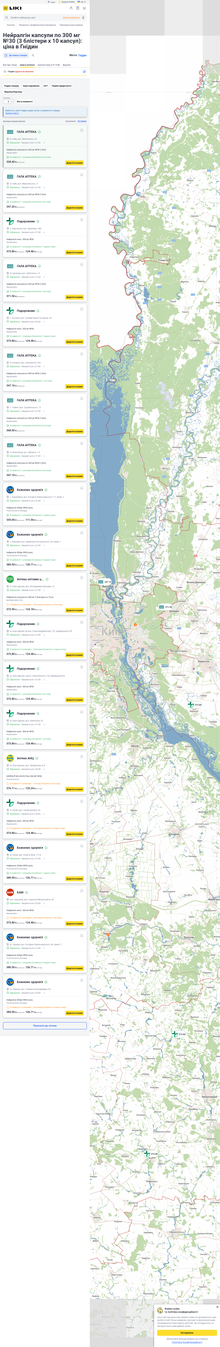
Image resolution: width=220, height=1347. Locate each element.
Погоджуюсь (187, 1333)
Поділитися (33, 55)
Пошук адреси (5, 71)
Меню (5, 8)
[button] (195, 708)
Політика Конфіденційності (187, 1342)
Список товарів (77, 7)
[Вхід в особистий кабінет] (71, 7)
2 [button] (135, 624)
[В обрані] (82, 130)
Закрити (217, 1307)
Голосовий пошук (83, 17)
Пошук (6, 17)
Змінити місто (12, 113)
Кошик (84, 7)
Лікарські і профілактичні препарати (37, 25)
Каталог (11, 25)
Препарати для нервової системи (76, 25)
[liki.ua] (15, 8)
